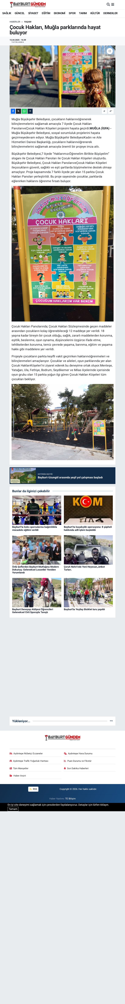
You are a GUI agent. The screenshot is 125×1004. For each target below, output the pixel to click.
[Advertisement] (62, 668)
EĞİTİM (46, 13)
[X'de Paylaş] (18, 111)
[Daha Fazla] (30, 111)
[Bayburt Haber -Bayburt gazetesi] (28, 5)
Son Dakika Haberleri (78, 768)
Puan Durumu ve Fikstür (79, 761)
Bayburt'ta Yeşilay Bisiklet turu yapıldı (84, 609)
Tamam (13, 808)
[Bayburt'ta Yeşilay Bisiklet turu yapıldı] (88, 592)
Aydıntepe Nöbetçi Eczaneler (28, 753)
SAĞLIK (6, 13)
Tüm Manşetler (20, 768)
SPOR (72, 13)
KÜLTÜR (95, 13)
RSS (34, 789)
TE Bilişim (70, 798)
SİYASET (33, 13)
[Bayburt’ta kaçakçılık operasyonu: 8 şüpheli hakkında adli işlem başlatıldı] (88, 510)
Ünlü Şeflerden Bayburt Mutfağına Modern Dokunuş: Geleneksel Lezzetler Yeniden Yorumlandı (35, 569)
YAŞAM (27, 22)
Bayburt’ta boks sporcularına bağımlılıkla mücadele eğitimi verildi (34, 528)
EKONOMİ (59, 13)
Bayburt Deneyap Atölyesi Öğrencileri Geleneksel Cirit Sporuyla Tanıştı (32, 611)
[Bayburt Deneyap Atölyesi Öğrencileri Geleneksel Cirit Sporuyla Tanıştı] (36, 592)
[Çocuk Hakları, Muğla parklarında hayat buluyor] (63, 76)
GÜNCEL (20, 13)
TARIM (83, 13)
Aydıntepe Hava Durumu (80, 753)
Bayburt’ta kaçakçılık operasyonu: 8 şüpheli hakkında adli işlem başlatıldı (88, 528)
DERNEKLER (110, 13)
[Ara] (108, 4)
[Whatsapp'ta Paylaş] (24, 111)
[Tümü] (111, 720)
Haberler (15, 22)
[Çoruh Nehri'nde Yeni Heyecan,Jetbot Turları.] (88, 549)
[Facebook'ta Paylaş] (13, 111)
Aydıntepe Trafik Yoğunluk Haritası (30, 761)
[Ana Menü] (112, 4)
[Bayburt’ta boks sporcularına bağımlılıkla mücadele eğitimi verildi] (36, 510)
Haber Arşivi (19, 775)
